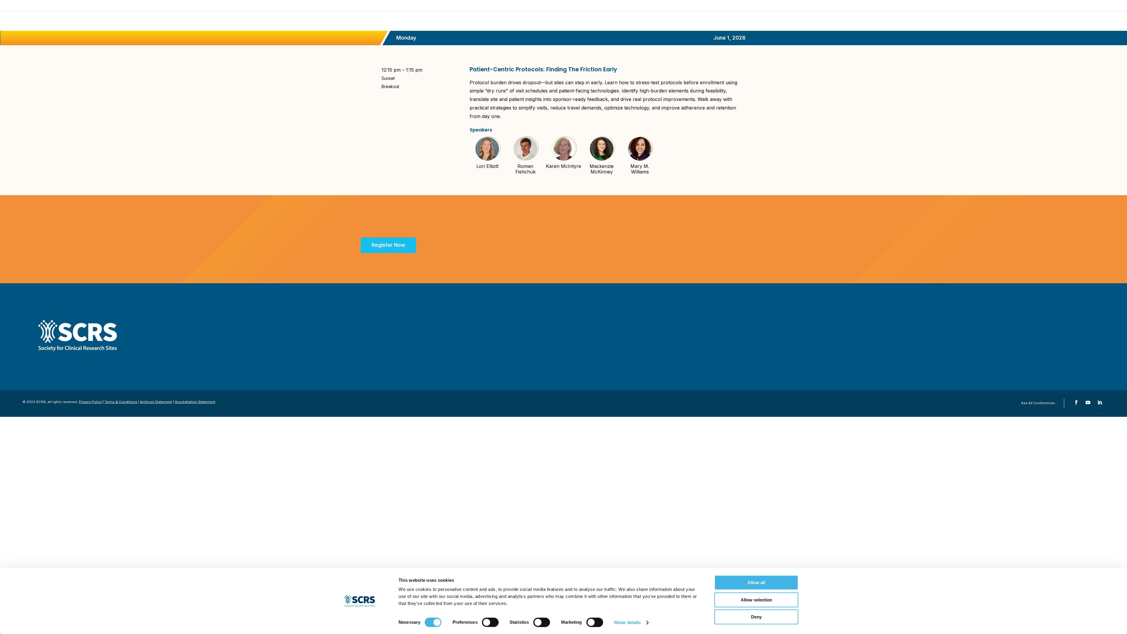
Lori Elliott (487, 166)
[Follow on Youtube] (1088, 402)
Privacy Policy (90, 402)
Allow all (756, 582)
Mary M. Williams (639, 169)
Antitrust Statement (156, 402)
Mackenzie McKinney (602, 169)
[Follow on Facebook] (1076, 402)
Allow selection (756, 599)
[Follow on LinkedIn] (1099, 402)
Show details (627, 622)
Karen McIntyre (563, 166)
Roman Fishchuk (525, 169)
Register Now (388, 245)
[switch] (490, 622)
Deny (756, 616)
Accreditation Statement (195, 402)
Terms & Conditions (120, 402)
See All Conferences (1038, 403)
